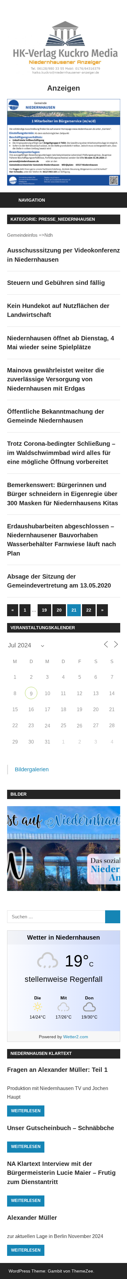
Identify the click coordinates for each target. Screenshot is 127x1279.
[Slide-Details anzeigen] (63, 142)
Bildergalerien (32, 769)
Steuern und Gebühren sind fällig (56, 282)
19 (44, 610)
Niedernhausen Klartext (41, 1053)
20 (59, 610)
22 (88, 610)
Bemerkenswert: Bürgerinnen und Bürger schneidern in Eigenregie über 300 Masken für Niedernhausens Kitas (62, 494)
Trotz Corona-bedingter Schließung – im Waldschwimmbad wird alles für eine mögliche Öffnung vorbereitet (61, 452)
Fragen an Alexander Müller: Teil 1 (57, 1069)
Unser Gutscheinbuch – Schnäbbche (60, 1128)
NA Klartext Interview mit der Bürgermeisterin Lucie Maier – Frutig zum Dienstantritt (61, 1172)
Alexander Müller (32, 1217)
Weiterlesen (25, 1111)
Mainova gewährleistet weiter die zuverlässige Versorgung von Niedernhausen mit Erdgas (55, 379)
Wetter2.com (75, 1036)
